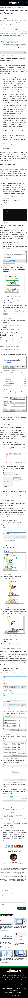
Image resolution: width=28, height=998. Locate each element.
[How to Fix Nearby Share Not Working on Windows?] (20, 953)
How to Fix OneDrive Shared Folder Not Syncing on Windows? (20, 943)
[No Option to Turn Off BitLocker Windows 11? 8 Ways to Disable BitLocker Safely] (6, 936)
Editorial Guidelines (21, 977)
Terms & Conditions (10, 977)
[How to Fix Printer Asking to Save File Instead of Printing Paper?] (6, 953)
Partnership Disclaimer (10, 979)
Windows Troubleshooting (18, 7)
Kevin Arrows (3, 16)
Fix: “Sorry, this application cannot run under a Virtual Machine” (6, 927)
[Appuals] (14, 3)
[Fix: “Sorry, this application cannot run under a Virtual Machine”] (6, 921)
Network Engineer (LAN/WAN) (10, 863)
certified (5, 18)
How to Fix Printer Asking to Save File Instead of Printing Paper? (6, 959)
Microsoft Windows (9, 7)
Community (10, 975)
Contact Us (20, 979)
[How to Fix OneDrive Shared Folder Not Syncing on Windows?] (20, 936)
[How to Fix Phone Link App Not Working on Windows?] (20, 921)
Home (2, 7)
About (4, 975)
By (0, 16)
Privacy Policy (17, 975)
